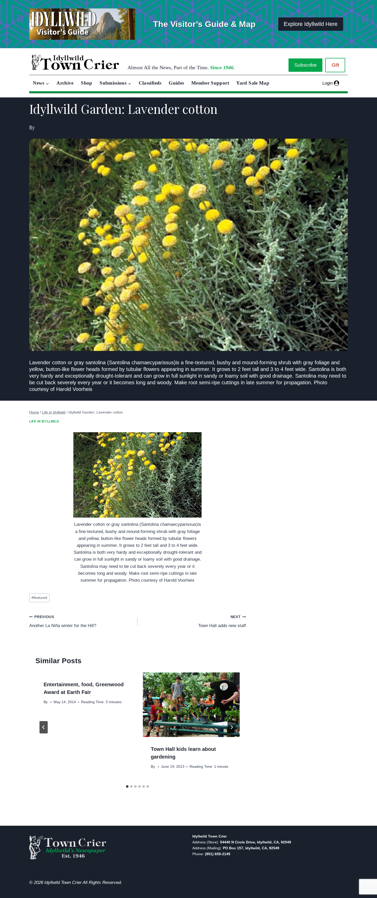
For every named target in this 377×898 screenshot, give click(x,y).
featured (39, 598)
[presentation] (191, 704)
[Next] (231, 727)
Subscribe (305, 65)
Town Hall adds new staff (222, 621)
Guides (176, 83)
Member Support (210, 83)
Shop (86, 83)
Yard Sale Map (252, 83)
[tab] (127, 786)
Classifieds (150, 83)
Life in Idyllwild (44, 421)
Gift (335, 65)
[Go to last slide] (43, 727)
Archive (65, 83)
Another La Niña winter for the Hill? (62, 621)
